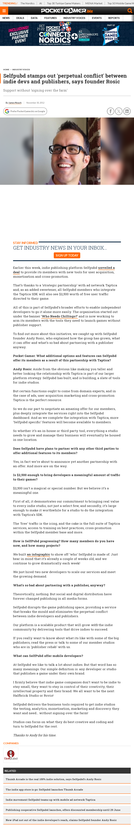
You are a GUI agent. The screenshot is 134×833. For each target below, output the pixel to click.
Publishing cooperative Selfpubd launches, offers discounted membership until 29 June (63, 810)
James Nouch (14, 102)
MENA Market (93, 3)
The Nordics (27, 3)
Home (6, 69)
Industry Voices (74, 18)
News (6, 18)
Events (97, 18)
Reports (114, 18)
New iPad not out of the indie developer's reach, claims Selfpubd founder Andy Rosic (61, 820)
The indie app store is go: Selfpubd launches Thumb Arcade (44, 789)
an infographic (38, 554)
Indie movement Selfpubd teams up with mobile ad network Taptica (50, 799)
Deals (20, 18)
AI (40, 3)
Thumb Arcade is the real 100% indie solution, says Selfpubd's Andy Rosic (53, 779)
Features (50, 18)
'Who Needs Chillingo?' (59, 316)
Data (34, 18)
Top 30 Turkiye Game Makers (63, 3)
